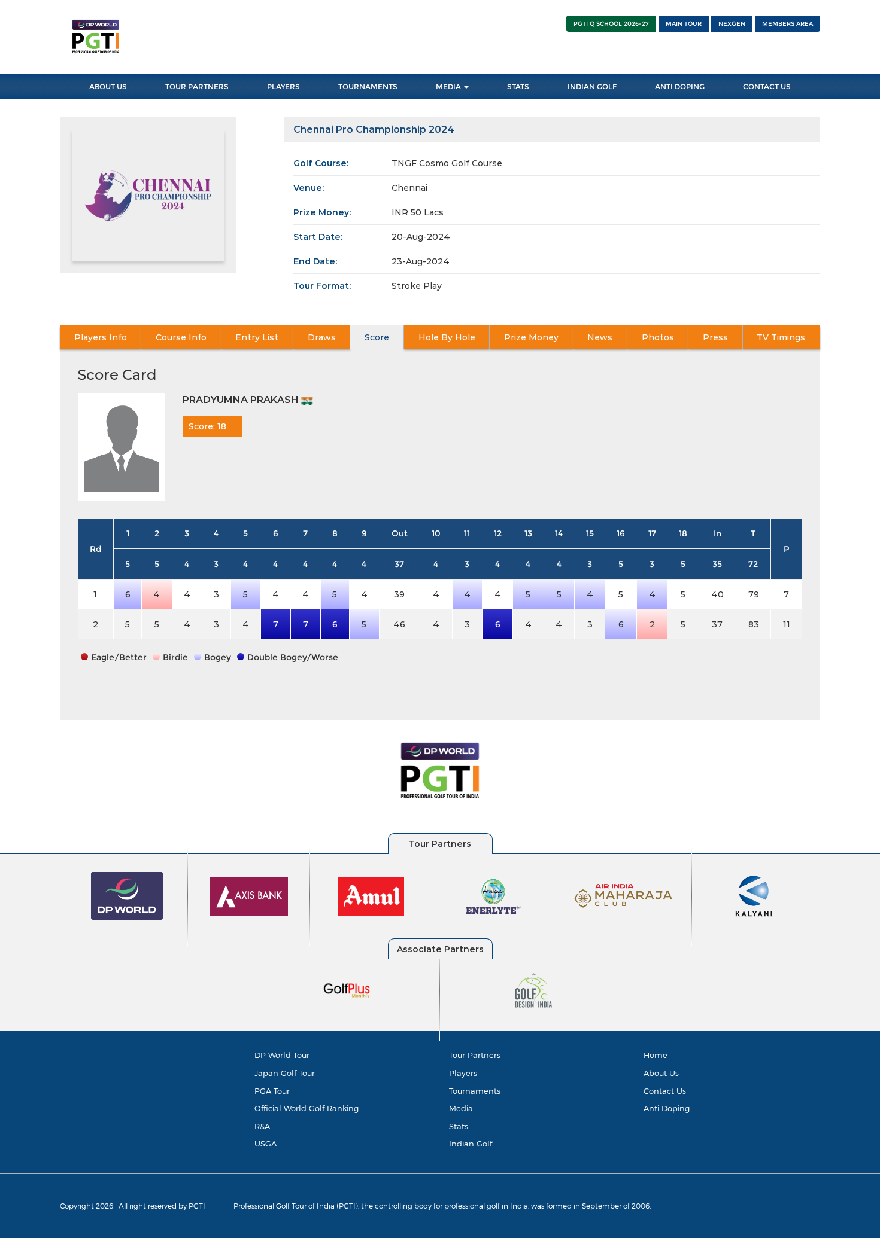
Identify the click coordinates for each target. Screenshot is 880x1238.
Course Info (181, 337)
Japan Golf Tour (284, 1073)
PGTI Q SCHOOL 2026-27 (611, 24)
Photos (658, 337)
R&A (262, 1126)
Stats (518, 86)
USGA (265, 1143)
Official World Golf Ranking (306, 1108)
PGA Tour (272, 1091)
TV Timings (781, 337)
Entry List (256, 337)
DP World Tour (281, 1055)
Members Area (787, 24)
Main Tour (684, 24)
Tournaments (367, 86)
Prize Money (531, 337)
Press (715, 337)
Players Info (100, 337)
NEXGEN (731, 24)
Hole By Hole (446, 337)
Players (283, 86)
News (599, 337)
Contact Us (767, 86)
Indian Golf (592, 86)
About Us (108, 86)
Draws (322, 337)
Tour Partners (197, 86)
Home (655, 1055)
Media (449, 86)
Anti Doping (680, 86)
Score (377, 337)
